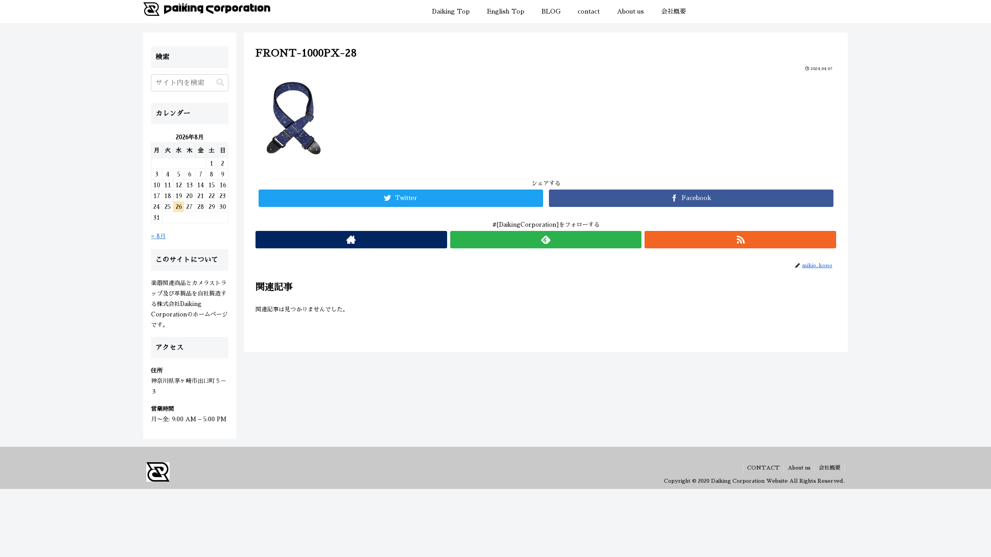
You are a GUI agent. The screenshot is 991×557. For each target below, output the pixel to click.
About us (799, 467)
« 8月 (158, 236)
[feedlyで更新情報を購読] (546, 239)
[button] (220, 82)
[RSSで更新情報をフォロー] (740, 239)
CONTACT (763, 467)
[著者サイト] (351, 239)
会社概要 (829, 467)
